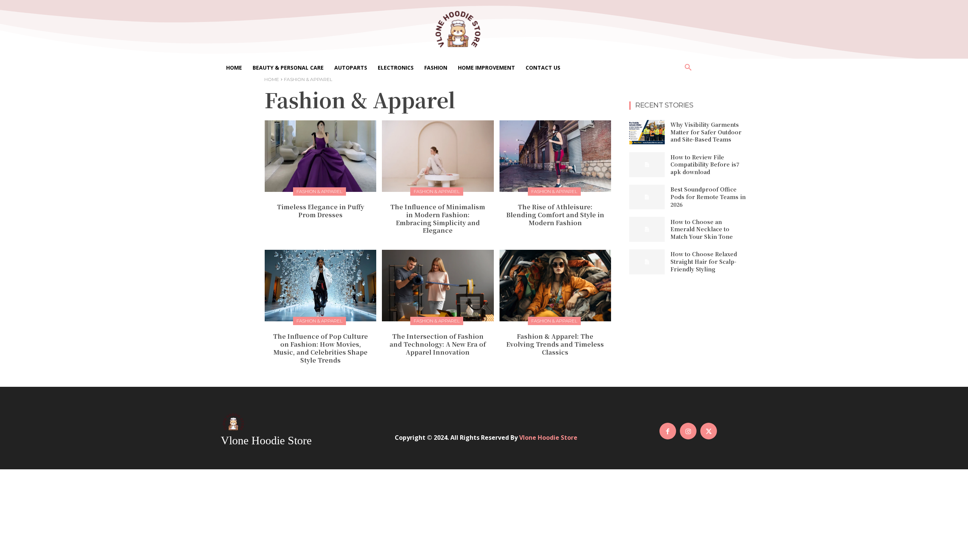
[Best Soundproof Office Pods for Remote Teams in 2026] (647, 197)
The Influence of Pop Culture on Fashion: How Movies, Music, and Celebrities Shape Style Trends (320, 348)
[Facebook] (667, 431)
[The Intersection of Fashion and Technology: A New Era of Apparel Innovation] (437, 285)
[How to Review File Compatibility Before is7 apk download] (647, 164)
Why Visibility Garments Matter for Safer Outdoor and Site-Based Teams (706, 132)
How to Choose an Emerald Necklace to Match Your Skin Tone (701, 229)
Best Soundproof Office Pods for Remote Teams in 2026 (708, 196)
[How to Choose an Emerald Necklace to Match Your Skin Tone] (647, 229)
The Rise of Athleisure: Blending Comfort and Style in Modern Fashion (555, 214)
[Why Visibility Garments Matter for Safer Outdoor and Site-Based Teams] (647, 132)
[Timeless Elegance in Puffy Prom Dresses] (320, 156)
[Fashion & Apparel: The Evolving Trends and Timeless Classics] (555, 285)
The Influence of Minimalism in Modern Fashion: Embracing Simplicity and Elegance (437, 218)
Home (271, 79)
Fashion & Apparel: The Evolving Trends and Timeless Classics (555, 344)
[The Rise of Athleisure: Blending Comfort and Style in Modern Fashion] (555, 156)
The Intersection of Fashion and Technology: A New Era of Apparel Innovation (437, 344)
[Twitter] (708, 431)
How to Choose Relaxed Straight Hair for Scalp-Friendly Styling (703, 261)
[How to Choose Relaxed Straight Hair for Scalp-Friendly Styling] (647, 261)
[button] (688, 68)
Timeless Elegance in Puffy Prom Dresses (320, 210)
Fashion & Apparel (319, 191)
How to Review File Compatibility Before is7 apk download (704, 164)
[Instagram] (688, 431)
